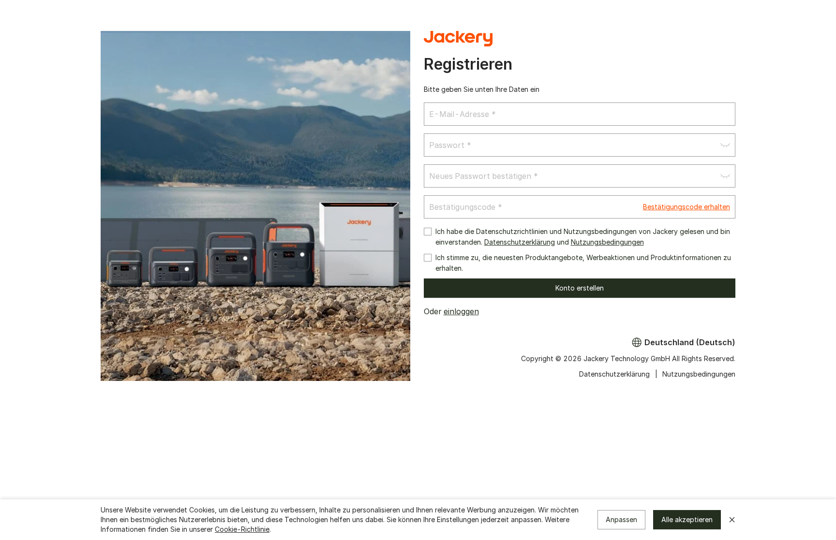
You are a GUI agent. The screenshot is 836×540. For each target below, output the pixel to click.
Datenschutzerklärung (519, 242)
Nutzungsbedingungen (607, 242)
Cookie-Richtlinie (242, 529)
